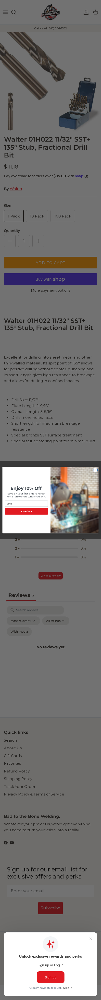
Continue (26, 511)
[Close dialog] (95, 470)
